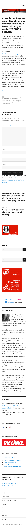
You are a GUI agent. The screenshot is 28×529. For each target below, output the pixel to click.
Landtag (4, 504)
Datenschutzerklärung (9, 483)
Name (4, 149)
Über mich (5, 496)
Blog (3, 493)
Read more (5, 91)
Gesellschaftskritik (6, 100)
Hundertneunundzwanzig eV (11, 54)
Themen (4, 515)
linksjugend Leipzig (10, 462)
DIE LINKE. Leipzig (9, 458)
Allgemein (21, 97)
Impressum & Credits (8, 485)
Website (4, 164)
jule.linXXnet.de (6, 524)
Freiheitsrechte (14, 98)
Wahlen (4, 519)
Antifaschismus (6, 98)
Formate (5, 512)
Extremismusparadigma (8, 102)
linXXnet (6, 464)
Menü (23, 5)
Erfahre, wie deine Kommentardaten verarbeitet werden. (13, 180)
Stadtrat (4, 508)
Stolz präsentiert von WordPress (10, 526)
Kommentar (6, 126)
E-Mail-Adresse (7, 157)
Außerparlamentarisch (9, 500)
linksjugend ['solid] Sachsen (12, 460)
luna (5, 97)
